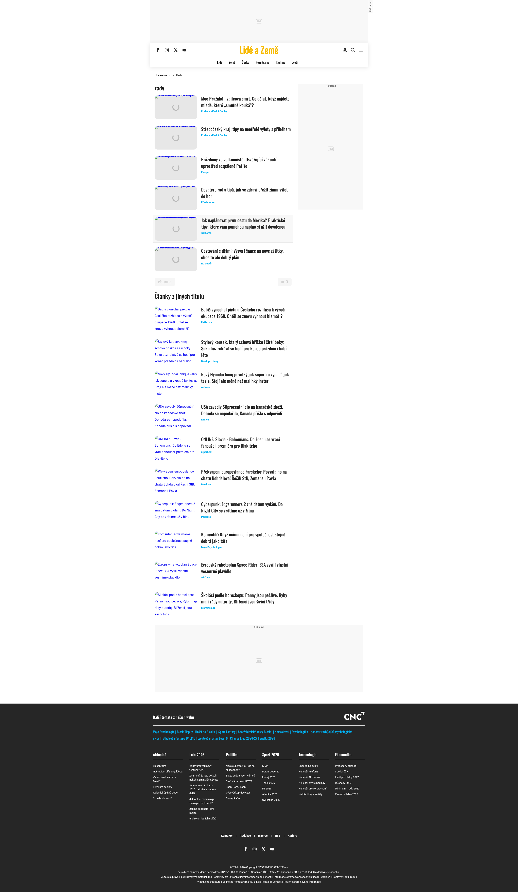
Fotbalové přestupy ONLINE (178, 738)
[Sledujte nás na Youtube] (184, 50)
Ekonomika (343, 754)
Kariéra (292, 835)
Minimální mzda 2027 (347, 788)
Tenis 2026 (268, 782)
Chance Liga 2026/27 (243, 738)
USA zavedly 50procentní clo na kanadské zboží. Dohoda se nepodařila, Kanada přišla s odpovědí (242, 409)
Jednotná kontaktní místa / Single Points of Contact (252, 881)
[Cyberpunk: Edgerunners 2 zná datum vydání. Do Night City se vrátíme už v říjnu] (176, 513)
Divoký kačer (233, 798)
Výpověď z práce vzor (238, 792)
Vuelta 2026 (267, 738)
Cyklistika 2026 (271, 799)
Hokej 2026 (268, 777)
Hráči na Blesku (205, 731)
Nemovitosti (282, 731)
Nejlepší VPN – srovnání (312, 788)
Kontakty (226, 835)
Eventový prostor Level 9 (212, 738)
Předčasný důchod (345, 765)
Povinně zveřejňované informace (302, 881)
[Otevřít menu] (361, 50)
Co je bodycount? (162, 798)
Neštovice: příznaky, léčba (168, 771)
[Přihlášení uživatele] (345, 50)
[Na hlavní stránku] (259, 50)
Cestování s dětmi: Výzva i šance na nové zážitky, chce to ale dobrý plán (242, 253)
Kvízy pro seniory (162, 786)
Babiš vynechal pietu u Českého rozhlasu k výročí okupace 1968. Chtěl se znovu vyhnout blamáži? (243, 312)
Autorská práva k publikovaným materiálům (185, 876)
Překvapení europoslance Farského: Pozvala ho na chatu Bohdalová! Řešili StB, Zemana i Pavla (244, 474)
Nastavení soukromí (343, 876)
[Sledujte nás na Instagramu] (166, 50)
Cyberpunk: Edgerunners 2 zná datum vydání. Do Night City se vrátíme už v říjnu (242, 507)
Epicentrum (159, 765)
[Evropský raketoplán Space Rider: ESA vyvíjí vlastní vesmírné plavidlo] (176, 573)
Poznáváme (262, 62)
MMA (265, 765)
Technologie (307, 754)
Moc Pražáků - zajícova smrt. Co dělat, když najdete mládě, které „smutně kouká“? (245, 101)
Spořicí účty (341, 771)
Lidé (219, 62)
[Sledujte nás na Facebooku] (158, 50)
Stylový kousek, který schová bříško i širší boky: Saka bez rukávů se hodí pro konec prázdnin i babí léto (244, 348)
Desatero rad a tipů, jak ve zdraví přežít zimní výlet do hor (244, 192)
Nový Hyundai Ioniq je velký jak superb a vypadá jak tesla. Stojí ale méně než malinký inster (245, 377)
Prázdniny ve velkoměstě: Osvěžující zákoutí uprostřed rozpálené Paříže (238, 162)
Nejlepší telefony (308, 771)
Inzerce (263, 835)
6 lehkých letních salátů (202, 818)
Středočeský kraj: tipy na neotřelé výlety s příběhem (246, 129)
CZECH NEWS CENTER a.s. (273, 867)
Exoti (295, 62)
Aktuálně (159, 754)
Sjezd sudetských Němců (240, 775)
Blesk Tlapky (185, 731)
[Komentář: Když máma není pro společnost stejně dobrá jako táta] (176, 543)
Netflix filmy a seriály (310, 794)
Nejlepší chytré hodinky (312, 782)
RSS (277, 835)
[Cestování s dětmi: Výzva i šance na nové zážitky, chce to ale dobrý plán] (176, 259)
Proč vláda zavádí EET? (239, 781)
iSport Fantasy (227, 731)
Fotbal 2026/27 (270, 771)
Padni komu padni (236, 786)
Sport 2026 (270, 754)
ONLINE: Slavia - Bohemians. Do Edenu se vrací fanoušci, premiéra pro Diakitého (240, 442)
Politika (232, 754)
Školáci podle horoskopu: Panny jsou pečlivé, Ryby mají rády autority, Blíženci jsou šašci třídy (244, 598)
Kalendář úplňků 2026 (165, 792)
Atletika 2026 (269, 794)
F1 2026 (266, 788)
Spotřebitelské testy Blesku (255, 731)
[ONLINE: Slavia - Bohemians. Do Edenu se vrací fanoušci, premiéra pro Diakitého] (176, 449)
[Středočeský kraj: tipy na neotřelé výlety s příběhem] (176, 138)
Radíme (280, 62)
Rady (179, 75)
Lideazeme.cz (162, 75)
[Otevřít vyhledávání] (353, 50)
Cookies (325, 876)
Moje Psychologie (163, 731)
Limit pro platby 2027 (347, 777)
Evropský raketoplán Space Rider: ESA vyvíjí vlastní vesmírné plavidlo (244, 567)
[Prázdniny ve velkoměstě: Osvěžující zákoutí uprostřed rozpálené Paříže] (176, 168)
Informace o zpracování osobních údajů (296, 876)
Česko (245, 62)
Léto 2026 (196, 754)
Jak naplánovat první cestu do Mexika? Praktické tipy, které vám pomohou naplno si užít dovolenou (243, 223)
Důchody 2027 (343, 782)
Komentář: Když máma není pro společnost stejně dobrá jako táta (243, 537)
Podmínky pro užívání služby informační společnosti (242, 876)
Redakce (245, 835)
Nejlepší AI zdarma (309, 777)
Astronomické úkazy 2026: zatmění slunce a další (202, 789)
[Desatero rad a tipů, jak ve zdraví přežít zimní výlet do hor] (176, 198)
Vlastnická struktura (208, 881)
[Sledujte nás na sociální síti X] (175, 50)
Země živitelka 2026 (346, 794)
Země (232, 62)
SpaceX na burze (308, 765)
